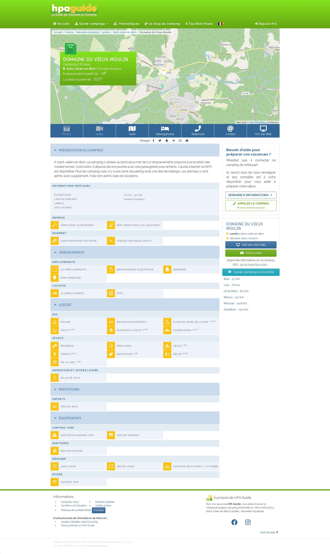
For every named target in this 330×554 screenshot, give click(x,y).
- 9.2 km (234, 297)
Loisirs (64, 305)
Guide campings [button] (92, 23)
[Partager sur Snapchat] (167, 141)
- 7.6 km (232, 285)
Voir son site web (253, 245)
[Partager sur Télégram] (173, 141)
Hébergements (71, 252)
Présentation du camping (80, 150)
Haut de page (267, 532)
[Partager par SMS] (187, 141)
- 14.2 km (236, 309)
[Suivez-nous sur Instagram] (249, 522)
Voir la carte (253, 253)
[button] (221, 23)
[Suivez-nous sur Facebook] (235, 522)
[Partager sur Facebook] (153, 141)
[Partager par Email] (180, 141)
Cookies (99, 510)
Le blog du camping (164, 23)
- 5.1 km (232, 278)
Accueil (63, 23)
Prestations (68, 389)
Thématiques (128, 23)
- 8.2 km (236, 291)
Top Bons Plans (200, 23)
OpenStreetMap (257, 122)
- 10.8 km (235, 303)
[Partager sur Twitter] (160, 141)
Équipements (69, 418)
